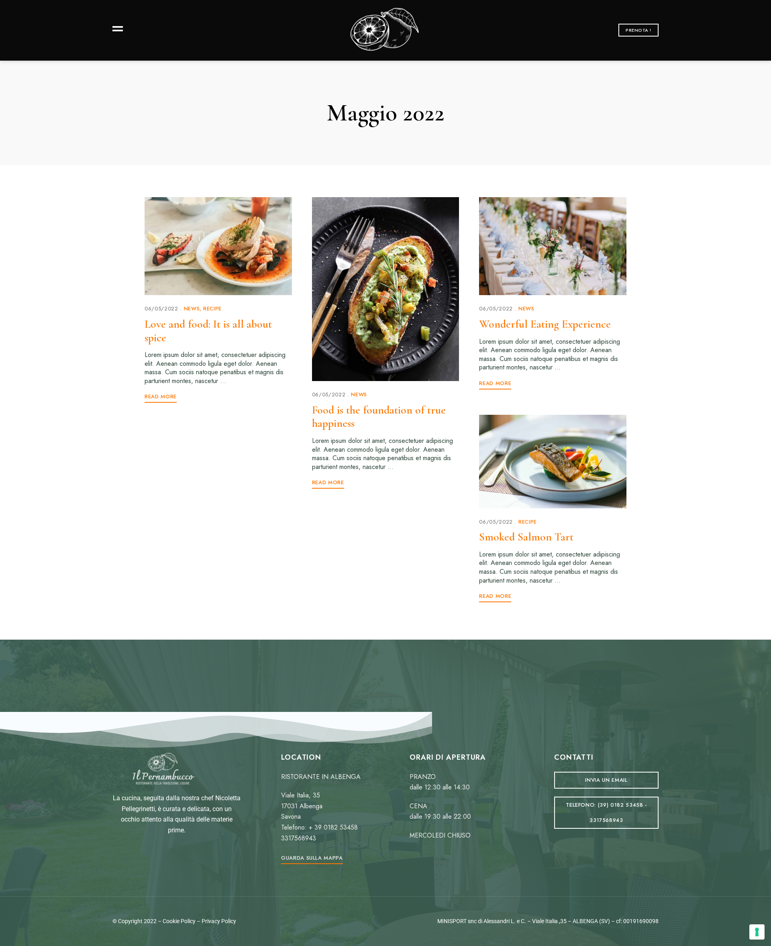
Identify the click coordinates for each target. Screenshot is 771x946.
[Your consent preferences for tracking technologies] (757, 932)
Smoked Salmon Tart (526, 537)
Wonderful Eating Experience (545, 324)
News (192, 308)
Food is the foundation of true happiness (379, 416)
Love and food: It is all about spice (208, 331)
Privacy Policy (219, 921)
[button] (638, 30)
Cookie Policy (179, 921)
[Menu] (116, 28)
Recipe (212, 308)
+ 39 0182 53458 (333, 827)
